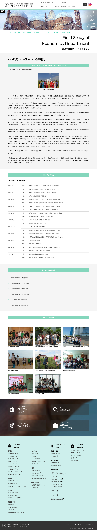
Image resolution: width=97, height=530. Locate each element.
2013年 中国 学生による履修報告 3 (19, 289)
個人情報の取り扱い (79, 524)
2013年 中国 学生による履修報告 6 (19, 305)
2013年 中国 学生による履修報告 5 (19, 300)
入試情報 (63, 3)
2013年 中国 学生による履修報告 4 (19, 294)
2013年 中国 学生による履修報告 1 (19, 278)
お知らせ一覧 (54, 491)
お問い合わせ (71, 6)
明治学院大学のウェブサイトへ (49, 3)
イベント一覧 (54, 495)
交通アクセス (44, 6)
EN (85, 4)
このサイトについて (68, 524)
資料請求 (63, 6)
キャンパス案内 (54, 6)
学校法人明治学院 (89, 524)
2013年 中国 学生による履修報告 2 (19, 283)
